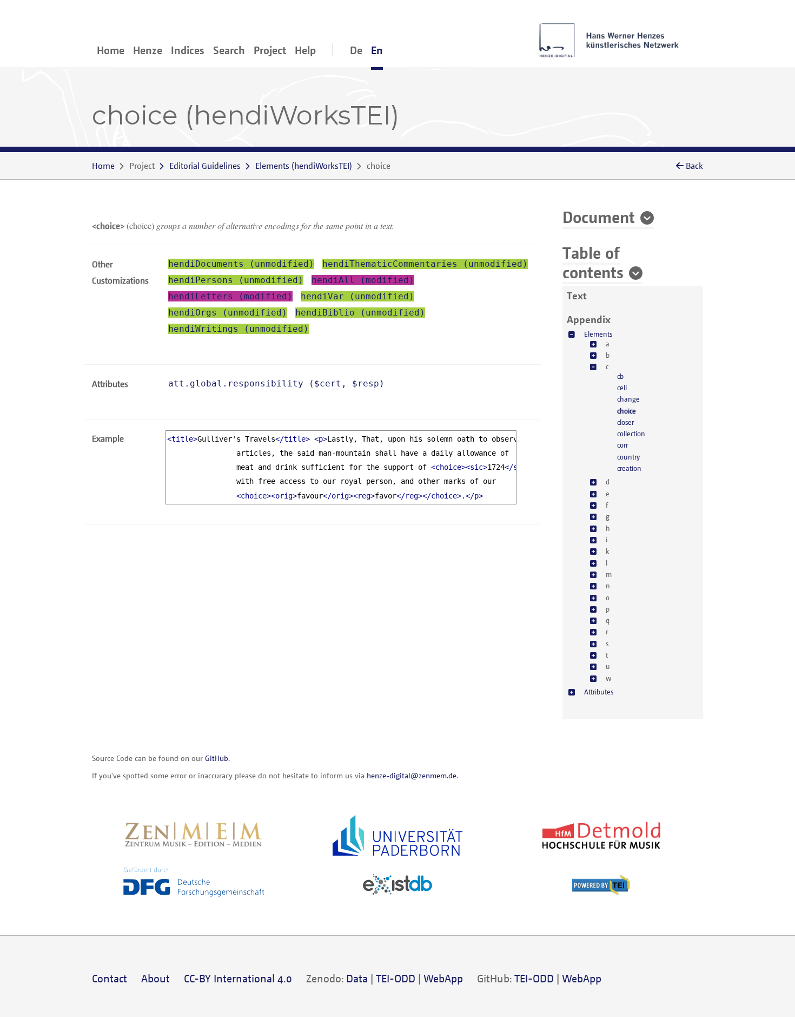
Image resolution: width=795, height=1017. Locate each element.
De (356, 50)
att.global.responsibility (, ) (276, 383)
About (155, 978)
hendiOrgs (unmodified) (227, 312)
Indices (187, 50)
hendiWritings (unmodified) (238, 329)
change (628, 399)
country (628, 456)
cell (622, 387)
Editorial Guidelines (205, 165)
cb (620, 376)
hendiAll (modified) (363, 280)
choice (626, 410)
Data (357, 978)
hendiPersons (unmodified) (235, 280)
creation (629, 468)
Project (270, 50)
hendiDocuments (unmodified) (241, 264)
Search (229, 50)
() (303, 165)
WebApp (443, 978)
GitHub (216, 758)
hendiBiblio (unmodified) (360, 312)
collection (631, 433)
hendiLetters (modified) (230, 296)
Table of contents (593, 262)
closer (625, 422)
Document (598, 216)
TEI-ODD (395, 978)
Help (305, 50)
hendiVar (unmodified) (357, 296)
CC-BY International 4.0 (238, 978)
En (377, 50)
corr (622, 445)
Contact (109, 978)
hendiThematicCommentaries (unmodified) (425, 264)
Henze (147, 50)
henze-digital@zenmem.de (411, 775)
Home (110, 50)
